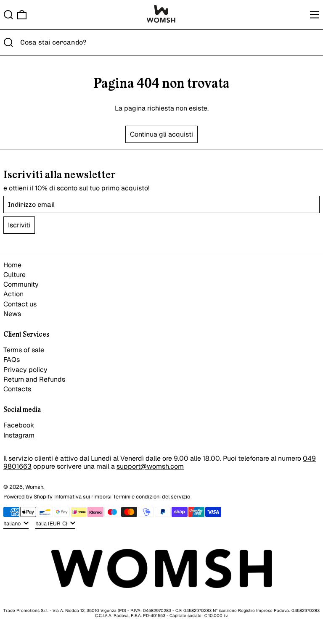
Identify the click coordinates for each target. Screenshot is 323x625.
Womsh (34, 487)
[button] (8, 14)
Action (13, 294)
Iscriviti (19, 225)
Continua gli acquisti (161, 134)
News (12, 313)
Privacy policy (25, 369)
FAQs (11, 359)
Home (12, 265)
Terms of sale (23, 349)
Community (21, 284)
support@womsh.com (150, 466)
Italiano (12, 523)
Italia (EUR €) (52, 523)
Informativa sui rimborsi (82, 496)
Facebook (18, 425)
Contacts (17, 389)
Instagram (18, 435)
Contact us (20, 304)
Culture (14, 274)
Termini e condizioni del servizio (151, 496)
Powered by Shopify (28, 496)
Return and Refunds (34, 379)
